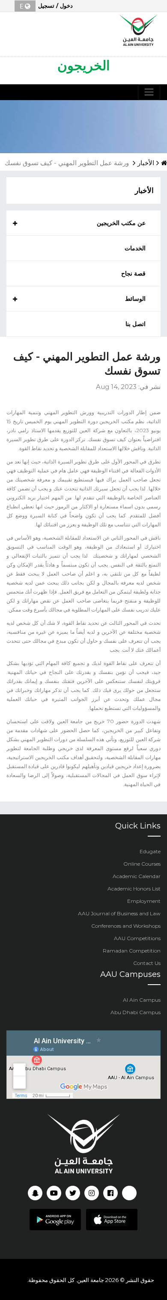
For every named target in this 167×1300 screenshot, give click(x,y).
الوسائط (135, 299)
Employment (144, 901)
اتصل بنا (135, 324)
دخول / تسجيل (55, 5)
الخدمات (135, 248)
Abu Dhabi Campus (135, 1012)
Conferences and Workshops (126, 926)
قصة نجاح (133, 273)
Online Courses (142, 864)
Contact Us (147, 963)
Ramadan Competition (132, 950)
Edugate (150, 851)
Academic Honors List (134, 888)
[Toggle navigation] (149, 92)
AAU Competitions (137, 938)
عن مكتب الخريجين (121, 223)
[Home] (138, 29)
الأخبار (145, 163)
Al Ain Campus (142, 1000)
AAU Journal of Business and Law (119, 913)
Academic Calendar (137, 876)
